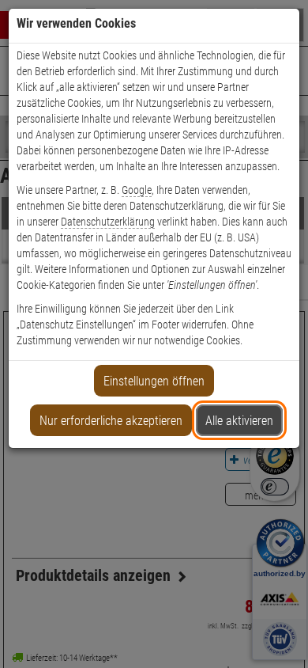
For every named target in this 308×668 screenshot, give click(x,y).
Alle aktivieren (239, 420)
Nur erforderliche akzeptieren (110, 420)
